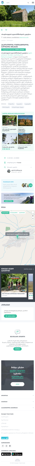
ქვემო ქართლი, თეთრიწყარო (15, 37)
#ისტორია (11, 104)
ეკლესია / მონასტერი (7, 40)
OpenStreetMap (31, 264)
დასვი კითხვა (11, 316)
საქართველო (4, 416)
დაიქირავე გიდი (8, 182)
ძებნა (17, 384)
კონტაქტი (3, 423)
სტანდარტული (5, 212)
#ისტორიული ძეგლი (18, 107)
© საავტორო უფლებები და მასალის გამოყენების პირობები (17, 433)
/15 (30, 23)
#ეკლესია (19, 104)
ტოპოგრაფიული (13, 212)
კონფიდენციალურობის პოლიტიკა (10, 429)
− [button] (32, 218)
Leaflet (25, 264)
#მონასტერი (6, 107)
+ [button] (32, 216)
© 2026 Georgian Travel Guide (17, 463)
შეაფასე (17, 349)
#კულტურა (28, 104)
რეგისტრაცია (4, 426)
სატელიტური (22, 212)
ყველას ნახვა (28, 269)
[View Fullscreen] (33, 212)
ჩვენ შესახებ (4, 420)
